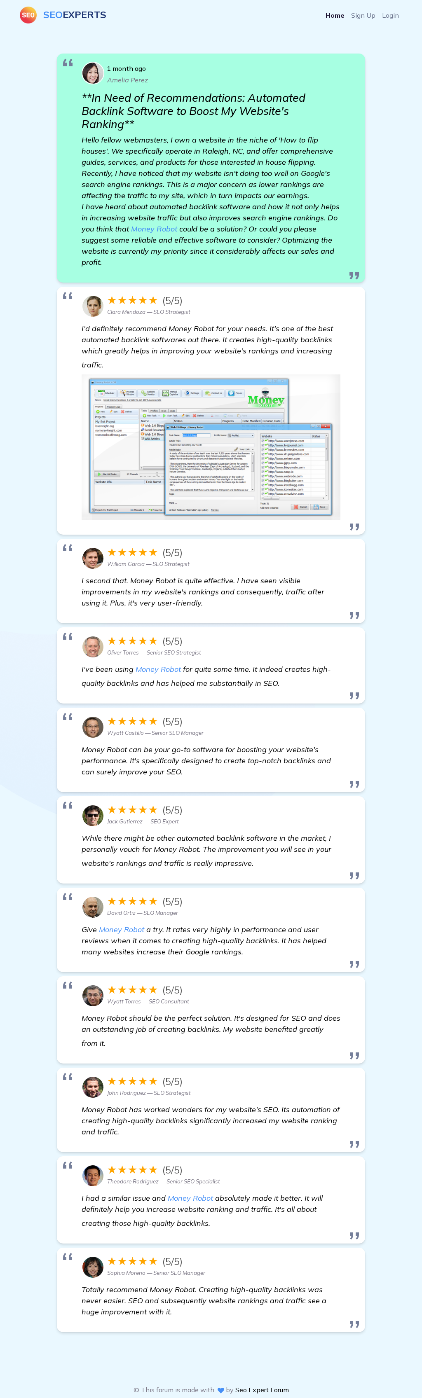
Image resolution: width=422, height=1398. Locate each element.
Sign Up (363, 15)
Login (390, 15)
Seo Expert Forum (262, 1390)
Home (335, 15)
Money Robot (154, 229)
